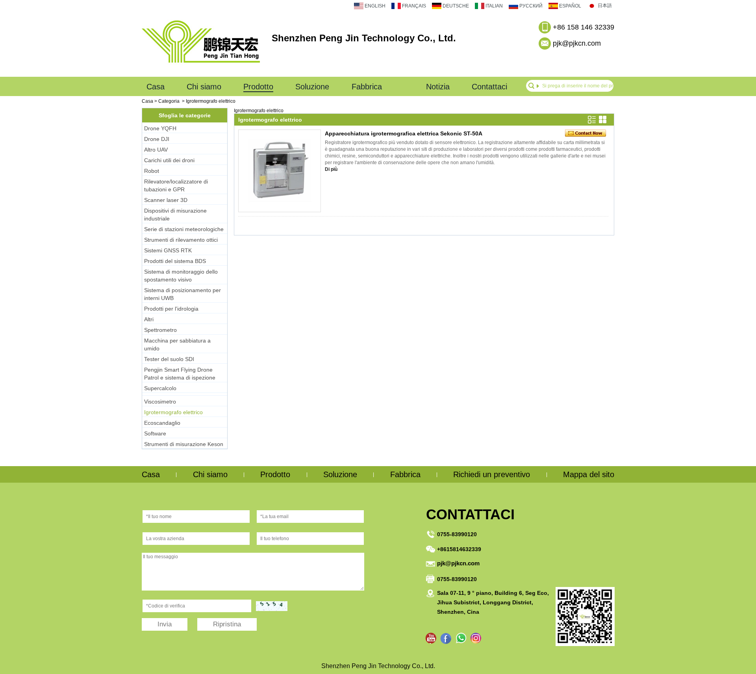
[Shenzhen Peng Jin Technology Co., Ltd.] (201, 66)
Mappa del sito (588, 474)
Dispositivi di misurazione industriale (175, 214)
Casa (155, 86)
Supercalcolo (160, 388)
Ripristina (227, 624)
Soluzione (312, 86)
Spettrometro (160, 330)
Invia (165, 624)
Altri (149, 319)
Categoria (169, 101)
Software (155, 433)
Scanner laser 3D (165, 200)
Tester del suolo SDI (169, 359)
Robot (151, 171)
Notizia (438, 86)
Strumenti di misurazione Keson (183, 444)
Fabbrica (367, 86)
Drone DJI (156, 139)
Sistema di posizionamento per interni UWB (182, 294)
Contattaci (489, 86)
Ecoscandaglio (162, 423)
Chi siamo (204, 86)
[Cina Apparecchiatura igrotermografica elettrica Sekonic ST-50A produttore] (279, 171)
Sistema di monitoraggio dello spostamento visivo (181, 275)
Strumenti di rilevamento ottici (181, 240)
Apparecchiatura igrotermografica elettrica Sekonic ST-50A (403, 133)
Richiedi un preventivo (491, 474)
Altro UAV (156, 149)
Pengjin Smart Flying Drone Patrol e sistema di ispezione (179, 374)
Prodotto (258, 86)
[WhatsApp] (461, 638)
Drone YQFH (160, 128)
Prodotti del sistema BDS (175, 261)
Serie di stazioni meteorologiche (184, 229)
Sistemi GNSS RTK (168, 250)
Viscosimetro (160, 401)
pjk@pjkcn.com (577, 43)
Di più (331, 169)
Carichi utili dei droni (169, 160)
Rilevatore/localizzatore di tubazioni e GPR (176, 185)
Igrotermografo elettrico (173, 412)
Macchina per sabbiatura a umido (177, 344)
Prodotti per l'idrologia (171, 309)
